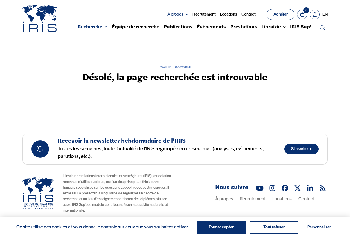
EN (325, 14)
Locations (228, 14)
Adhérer (280, 14)
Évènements (211, 27)
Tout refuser (274, 227)
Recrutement (204, 14)
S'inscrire (299, 149)
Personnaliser (319, 227)
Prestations (243, 27)
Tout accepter (221, 227)
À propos (224, 199)
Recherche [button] (90, 27)
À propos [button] (175, 14)
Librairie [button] (271, 27)
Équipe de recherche (135, 27)
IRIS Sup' (300, 27)
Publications (178, 27)
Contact (248, 14)
